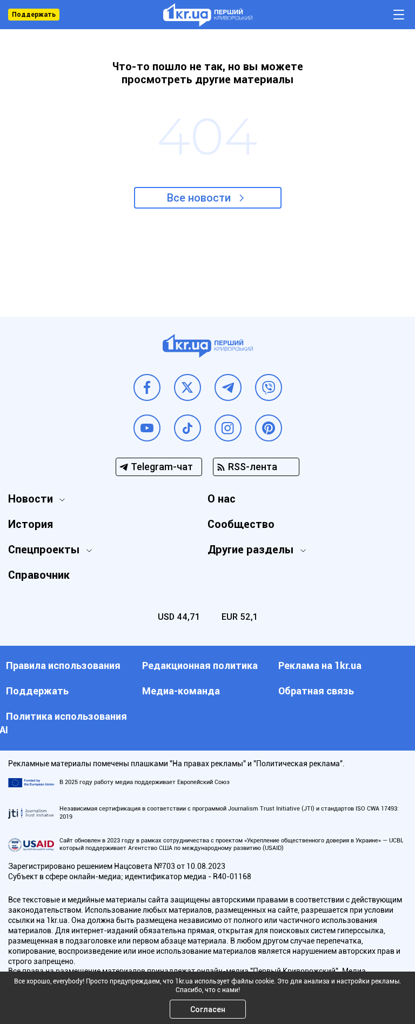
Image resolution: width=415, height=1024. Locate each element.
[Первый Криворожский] (207, 14)
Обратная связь (316, 691)
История (30, 524)
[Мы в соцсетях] (146, 387)
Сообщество (241, 524)
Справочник (39, 574)
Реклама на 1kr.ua (320, 665)
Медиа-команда (181, 691)
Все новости (199, 197)
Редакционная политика (200, 665)
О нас (222, 498)
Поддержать (34, 14)
